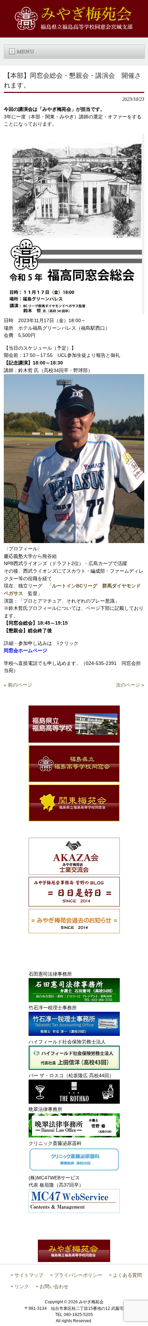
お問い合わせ (54, 1286)
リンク (21, 1286)
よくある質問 (127, 1275)
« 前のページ (18, 685)
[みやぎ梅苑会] (74, 28)
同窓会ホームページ (25, 650)
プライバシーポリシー (78, 1275)
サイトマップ (28, 1275)
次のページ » (130, 685)
